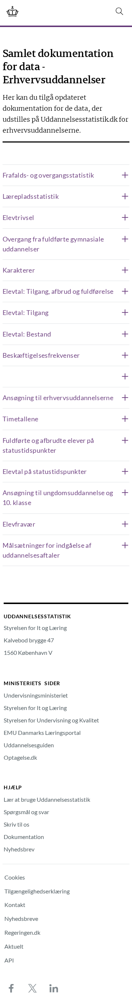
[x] (32, 988)
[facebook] (11, 988)
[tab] (66, 175)
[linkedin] (53, 988)
